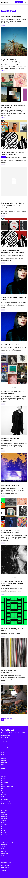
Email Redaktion (5, 753)
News (3, 594)
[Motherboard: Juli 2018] (14, 369)
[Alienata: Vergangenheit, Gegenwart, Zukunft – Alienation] (14, 279)
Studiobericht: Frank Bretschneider (9, 672)
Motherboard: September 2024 (13, 16)
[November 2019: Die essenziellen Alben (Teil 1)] (14, 134)
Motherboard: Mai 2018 (10, 485)
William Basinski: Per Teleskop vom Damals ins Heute (12, 153)
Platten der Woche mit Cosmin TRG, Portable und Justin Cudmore (12, 205)
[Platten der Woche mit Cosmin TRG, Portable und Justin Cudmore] (14, 232)
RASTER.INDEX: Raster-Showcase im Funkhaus (10, 531)
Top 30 (3, 636)
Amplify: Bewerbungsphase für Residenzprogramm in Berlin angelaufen (13, 583)
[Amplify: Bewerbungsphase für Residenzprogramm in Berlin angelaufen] (14, 610)
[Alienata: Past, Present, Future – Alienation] (14, 326)
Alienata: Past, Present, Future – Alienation (13, 298)
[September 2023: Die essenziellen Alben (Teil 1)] (14, 87)
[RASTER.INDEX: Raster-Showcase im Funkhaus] (14, 559)
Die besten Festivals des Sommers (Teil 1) (10, 439)
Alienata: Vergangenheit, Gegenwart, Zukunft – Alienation (13, 251)
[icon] (25, 2)
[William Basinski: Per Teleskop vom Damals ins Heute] (14, 181)
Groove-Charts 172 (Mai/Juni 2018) (12, 630)
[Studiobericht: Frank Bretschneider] (14, 699)
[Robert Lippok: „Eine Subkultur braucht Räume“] (14, 420)
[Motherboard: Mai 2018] (14, 512)
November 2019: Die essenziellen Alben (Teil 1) (13, 106)
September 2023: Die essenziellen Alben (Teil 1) (10, 61)
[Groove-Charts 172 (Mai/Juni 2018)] (14, 652)
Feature (3, 164)
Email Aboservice (5, 754)
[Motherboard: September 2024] (14, 41)
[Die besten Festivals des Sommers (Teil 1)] (14, 467)
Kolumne (3, 25)
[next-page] (11, 719)
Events (3, 262)
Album (3, 70)
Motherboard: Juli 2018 (10, 344)
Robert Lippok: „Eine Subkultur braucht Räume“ (13, 392)
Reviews (3, 215)
